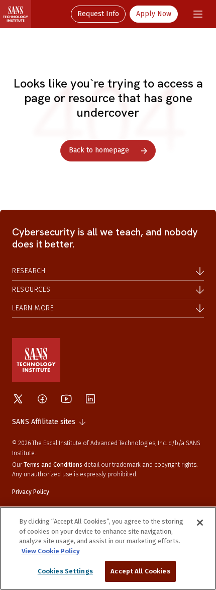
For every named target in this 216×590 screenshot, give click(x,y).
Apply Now (153, 14)
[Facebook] (42, 399)
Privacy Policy (30, 491)
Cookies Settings (65, 571)
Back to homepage (99, 150)
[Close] (200, 523)
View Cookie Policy (51, 551)
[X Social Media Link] (18, 399)
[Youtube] (66, 399)
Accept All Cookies (140, 571)
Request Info (98, 14)
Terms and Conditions (53, 464)
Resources (31, 289)
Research (28, 271)
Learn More (33, 308)
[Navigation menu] (198, 14)
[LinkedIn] (90, 399)
